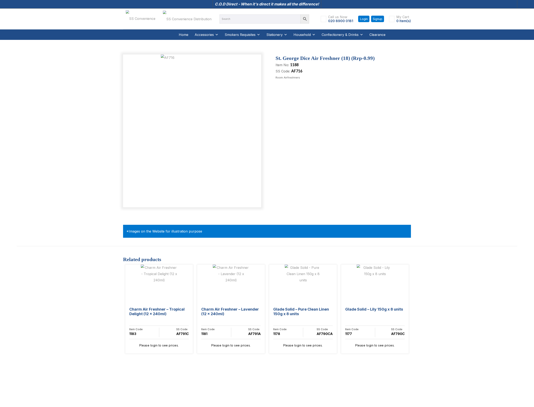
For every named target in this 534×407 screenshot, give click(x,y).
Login (364, 19)
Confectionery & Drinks (340, 35)
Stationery (274, 35)
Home (183, 35)
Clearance (377, 35)
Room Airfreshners (288, 77)
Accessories (204, 35)
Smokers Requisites (240, 35)
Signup (377, 19)
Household (302, 35)
